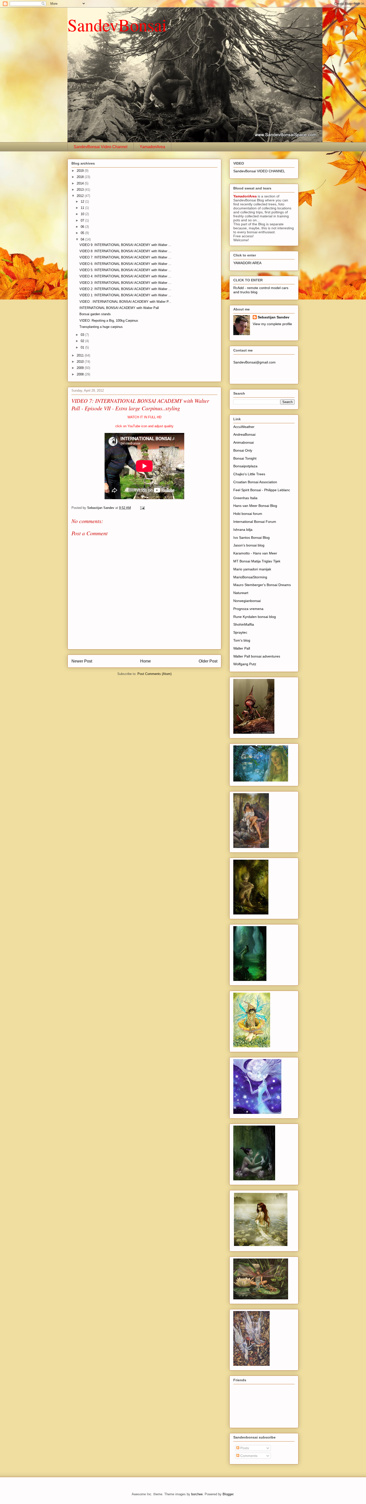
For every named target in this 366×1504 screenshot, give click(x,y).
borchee (197, 1494)
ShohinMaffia (243, 624)
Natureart (240, 593)
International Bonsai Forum (254, 522)
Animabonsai (243, 442)
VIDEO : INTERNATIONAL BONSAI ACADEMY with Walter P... (125, 301)
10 (83, 214)
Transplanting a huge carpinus (101, 327)
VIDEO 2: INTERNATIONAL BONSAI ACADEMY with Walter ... (125, 289)
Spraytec (240, 632)
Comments (248, 1456)
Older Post (208, 661)
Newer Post (81, 661)
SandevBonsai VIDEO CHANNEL (259, 171)
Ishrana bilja (242, 530)
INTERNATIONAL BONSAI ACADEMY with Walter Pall (119, 308)
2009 (81, 368)
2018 (81, 177)
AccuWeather (243, 427)
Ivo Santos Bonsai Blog (251, 538)
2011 (81, 355)
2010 (81, 361)
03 (83, 335)
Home (145, 661)
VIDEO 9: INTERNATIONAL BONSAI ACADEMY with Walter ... (125, 245)
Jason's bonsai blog (248, 545)
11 (83, 208)
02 (83, 341)
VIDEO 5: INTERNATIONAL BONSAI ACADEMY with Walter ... (125, 270)
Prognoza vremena (248, 609)
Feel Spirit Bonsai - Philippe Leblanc (261, 490)
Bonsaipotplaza (245, 466)
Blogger (228, 1494)
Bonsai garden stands (95, 314)
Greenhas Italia (245, 498)
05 (83, 233)
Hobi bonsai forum (247, 514)
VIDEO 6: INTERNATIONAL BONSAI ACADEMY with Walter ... (125, 264)
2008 (81, 374)
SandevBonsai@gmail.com (254, 362)
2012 (81, 196)
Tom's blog (241, 640)
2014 (81, 183)
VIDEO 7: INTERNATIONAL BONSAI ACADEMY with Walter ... (125, 257)
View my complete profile (272, 324)
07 (83, 220)
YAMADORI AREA (247, 263)
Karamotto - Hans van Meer (255, 553)
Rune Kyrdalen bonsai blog (254, 617)
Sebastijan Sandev (273, 317)
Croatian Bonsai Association (255, 482)
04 (83, 239)
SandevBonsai (117, 24)
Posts (244, 1448)
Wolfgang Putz (244, 664)
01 (83, 347)
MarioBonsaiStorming (250, 577)
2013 (81, 189)
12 (83, 201)
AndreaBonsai (244, 434)
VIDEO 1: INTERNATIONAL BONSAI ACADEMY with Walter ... (125, 295)
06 (83, 227)
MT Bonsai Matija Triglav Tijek (256, 561)
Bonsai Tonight (244, 458)
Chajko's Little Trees (249, 474)
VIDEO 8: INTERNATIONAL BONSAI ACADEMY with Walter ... (125, 251)
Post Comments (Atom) (154, 674)
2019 (81, 171)
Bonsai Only (242, 450)
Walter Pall (241, 648)
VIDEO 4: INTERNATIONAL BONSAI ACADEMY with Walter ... (125, 276)
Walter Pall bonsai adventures (256, 656)
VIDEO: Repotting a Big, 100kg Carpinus (108, 320)
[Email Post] (142, 508)
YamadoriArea (152, 147)
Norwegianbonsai (247, 601)
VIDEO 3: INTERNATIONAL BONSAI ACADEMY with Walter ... (125, 283)
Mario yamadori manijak (252, 569)
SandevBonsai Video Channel (100, 147)
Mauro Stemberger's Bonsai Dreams (262, 585)
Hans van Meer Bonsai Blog (255, 506)
